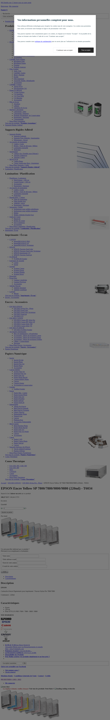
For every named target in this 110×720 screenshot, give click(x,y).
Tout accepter (85, 50)
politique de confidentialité (43, 41)
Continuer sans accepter (65, 50)
